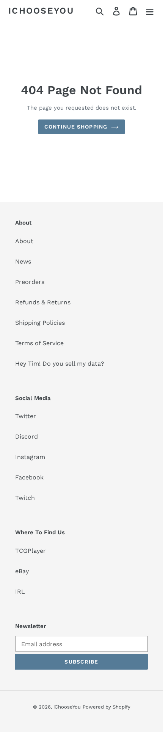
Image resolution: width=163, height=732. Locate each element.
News (23, 261)
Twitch (25, 497)
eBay (22, 571)
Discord (26, 436)
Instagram (30, 457)
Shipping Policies (40, 322)
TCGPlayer (30, 550)
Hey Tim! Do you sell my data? (59, 363)
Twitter (25, 416)
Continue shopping (75, 127)
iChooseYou (41, 11)
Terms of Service (39, 343)
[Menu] (149, 11)
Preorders (29, 281)
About (24, 241)
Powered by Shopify (106, 707)
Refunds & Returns (43, 302)
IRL (20, 591)
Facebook (29, 477)
